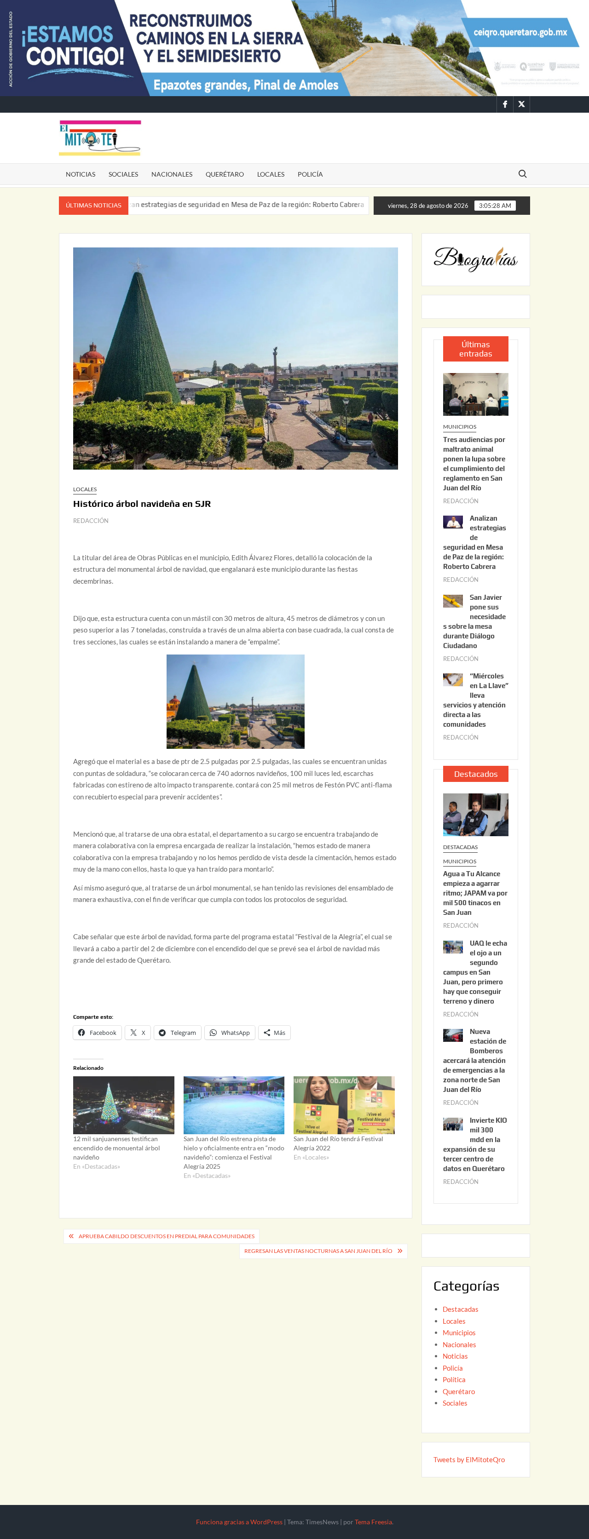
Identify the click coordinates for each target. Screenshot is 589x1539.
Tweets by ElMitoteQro (469, 1459)
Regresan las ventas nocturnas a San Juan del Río (318, 1250)
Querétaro (225, 174)
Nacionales (171, 174)
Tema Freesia (373, 1522)
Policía (310, 174)
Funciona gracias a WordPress (239, 1522)
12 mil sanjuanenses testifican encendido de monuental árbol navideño (116, 1148)
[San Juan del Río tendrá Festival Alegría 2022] (344, 1105)
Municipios (459, 426)
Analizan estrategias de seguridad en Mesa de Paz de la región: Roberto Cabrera (194, 204)
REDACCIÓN (91, 520)
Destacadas (460, 847)
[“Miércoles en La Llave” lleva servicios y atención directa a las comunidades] (453, 679)
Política (454, 1379)
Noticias (80, 174)
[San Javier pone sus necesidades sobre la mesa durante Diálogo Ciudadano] (338, 204)
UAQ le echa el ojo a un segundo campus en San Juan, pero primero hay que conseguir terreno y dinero (475, 972)
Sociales (123, 174)
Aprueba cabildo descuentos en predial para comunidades (166, 1236)
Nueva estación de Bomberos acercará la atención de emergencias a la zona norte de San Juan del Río (474, 1060)
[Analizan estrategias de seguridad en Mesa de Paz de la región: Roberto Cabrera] (453, 521)
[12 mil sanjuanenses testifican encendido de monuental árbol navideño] (123, 1105)
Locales (270, 174)
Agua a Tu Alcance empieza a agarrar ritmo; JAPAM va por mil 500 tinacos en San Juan (475, 893)
